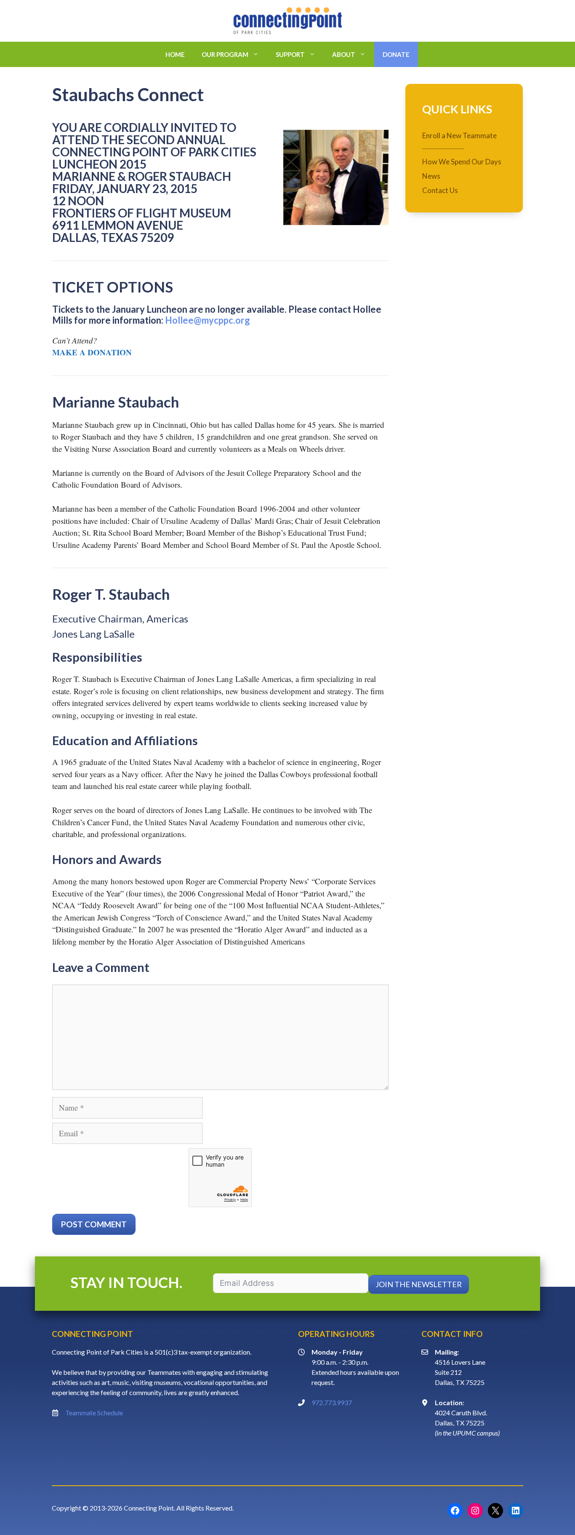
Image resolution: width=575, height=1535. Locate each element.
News (431, 176)
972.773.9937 (331, 1402)
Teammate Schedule (94, 1413)
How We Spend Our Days (461, 161)
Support (290, 54)
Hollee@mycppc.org (207, 320)
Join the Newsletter (418, 1284)
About (343, 54)
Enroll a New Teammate (459, 135)
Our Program (225, 54)
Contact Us (440, 190)
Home (175, 54)
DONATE (396, 54)
